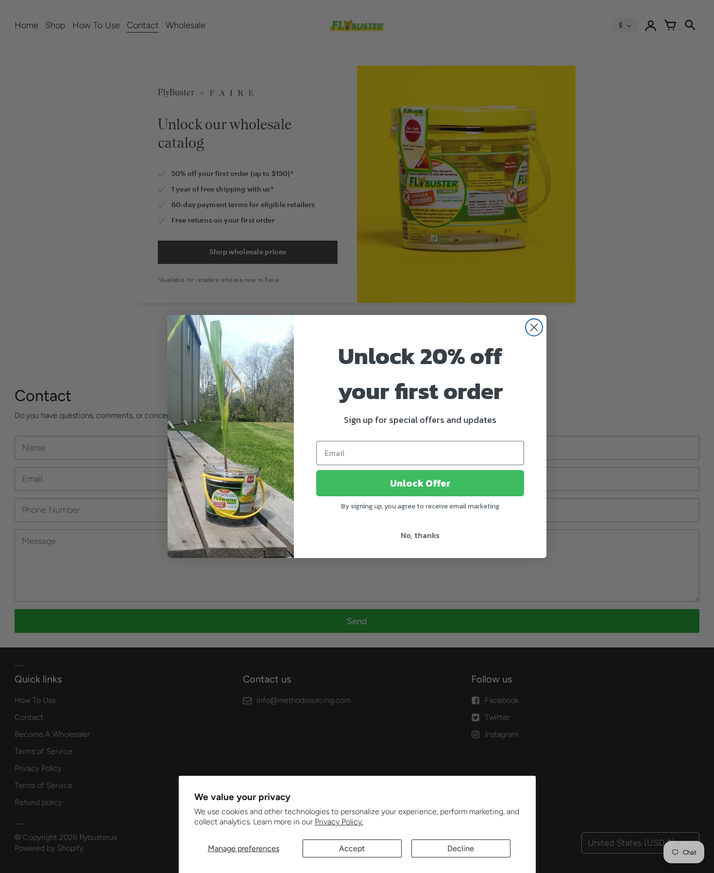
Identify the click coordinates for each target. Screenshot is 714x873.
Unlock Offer (420, 483)
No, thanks (420, 535)
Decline (460, 848)
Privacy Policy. (339, 821)
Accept (352, 848)
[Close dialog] (534, 327)
